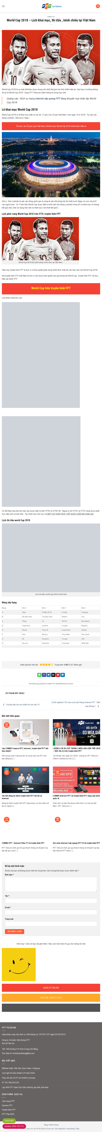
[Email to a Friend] (53, 675)
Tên (7, 896)
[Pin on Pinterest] (58, 675)
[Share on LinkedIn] (62, 675)
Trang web (9, 919)
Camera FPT (7, 1105)
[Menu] (3, 6)
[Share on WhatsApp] (39, 675)
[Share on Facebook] (44, 675)
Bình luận (9, 875)
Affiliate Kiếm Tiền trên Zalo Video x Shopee (21, 1068)
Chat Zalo (9, 1121)
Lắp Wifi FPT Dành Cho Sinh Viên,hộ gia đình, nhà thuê (25, 1087)
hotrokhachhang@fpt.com (24, 1053)
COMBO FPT (51, 17)
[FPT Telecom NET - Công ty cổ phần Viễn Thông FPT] (51, 6)
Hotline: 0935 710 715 (14, 1126)
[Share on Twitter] (49, 675)
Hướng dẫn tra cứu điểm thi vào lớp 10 (22, 705)
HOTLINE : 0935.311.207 (51, 997)
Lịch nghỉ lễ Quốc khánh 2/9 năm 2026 (18, 1073)
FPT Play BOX (8, 1114)
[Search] (98, 6)
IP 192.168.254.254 (10, 1082)
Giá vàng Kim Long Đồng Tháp (67, 1129)
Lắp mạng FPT (8, 1101)
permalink (69, 684)
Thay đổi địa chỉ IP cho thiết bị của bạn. (19, 1078)
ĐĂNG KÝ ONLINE (51, 988)
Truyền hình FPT (9, 1110)
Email (8, 908)
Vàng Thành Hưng (51, 1125)
